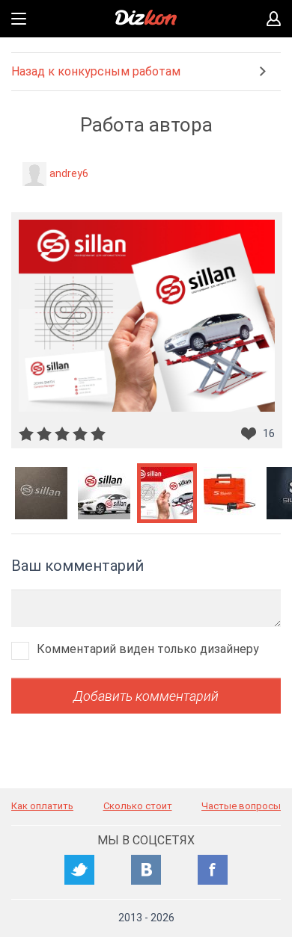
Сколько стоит (137, 805)
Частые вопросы (241, 805)
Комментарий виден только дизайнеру (148, 649)
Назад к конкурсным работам (95, 71)
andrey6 (68, 173)
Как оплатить (42, 805)
